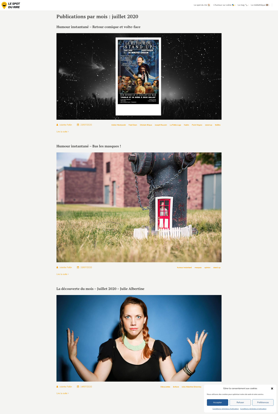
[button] (272, 388)
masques (198, 267)
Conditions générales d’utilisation (226, 409)
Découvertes (165, 387)
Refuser (240, 402)
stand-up (208, 125)
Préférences (263, 402)
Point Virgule (197, 125)
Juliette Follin (66, 124)
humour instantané (184, 267)
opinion (207, 267)
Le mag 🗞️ (242, 5)
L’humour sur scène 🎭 (224, 5)
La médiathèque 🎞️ (259, 5)
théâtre (217, 125)
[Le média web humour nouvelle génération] (10, 5)
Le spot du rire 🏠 (202, 5)
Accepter (217, 402)
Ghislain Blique (146, 125)
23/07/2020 (86, 124)
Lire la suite (62, 131)
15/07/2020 (86, 267)
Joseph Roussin (161, 125)
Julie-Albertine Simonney (191, 387)
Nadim (186, 125)
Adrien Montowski (118, 125)
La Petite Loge (175, 125)
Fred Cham (133, 125)
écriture (176, 387)
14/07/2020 (86, 386)
